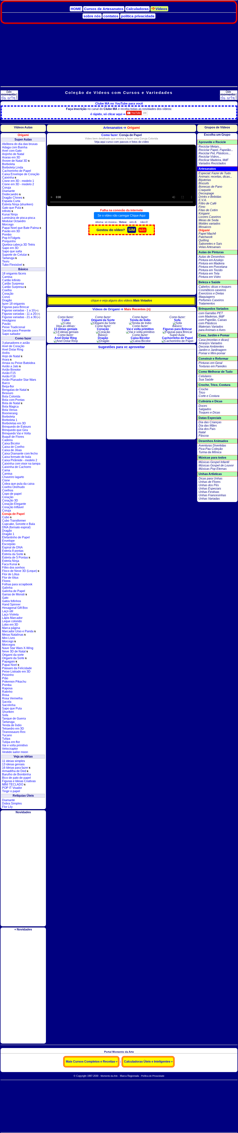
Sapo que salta (12, 251)
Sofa (5, 715)
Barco (6, 383)
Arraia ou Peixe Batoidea (18, 362)
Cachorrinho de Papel (16, 170)
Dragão (7, 300)
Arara (6, 359)
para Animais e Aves (212, 330)
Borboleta (8, 164)
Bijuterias (205, 180)
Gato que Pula (12, 207)
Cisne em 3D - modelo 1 (18, 180)
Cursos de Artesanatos (103, 9)
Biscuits (204, 183)
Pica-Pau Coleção (211, 448)
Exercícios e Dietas (211, 293)
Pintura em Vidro (210, 276)
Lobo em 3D (10, 624)
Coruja (6, 187)
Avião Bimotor (11, 369)
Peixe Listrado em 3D (16, 671)
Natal (202, 432)
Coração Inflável (13, 507)
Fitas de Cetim (208, 210)
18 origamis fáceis (14, 273)
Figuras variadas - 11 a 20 (21, 313)
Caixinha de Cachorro (16, 466)
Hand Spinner (11, 604)
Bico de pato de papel (16, 777)
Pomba (7, 685)
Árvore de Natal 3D (15, 160)
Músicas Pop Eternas (213, 468)
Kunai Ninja (10, 214)
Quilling (204, 240)
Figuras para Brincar (15, 307)
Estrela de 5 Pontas (15, 557)
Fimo (202, 206)
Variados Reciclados (212, 163)
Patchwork (206, 237)
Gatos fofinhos (11, 601)
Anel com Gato (12, 150)
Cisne (6, 480)
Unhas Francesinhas (212, 495)
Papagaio (9, 661)
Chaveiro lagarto (13, 477)
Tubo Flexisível (12, 264)
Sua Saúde (206, 379)
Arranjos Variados (210, 343)
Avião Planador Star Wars (19, 379)
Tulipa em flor (11, 742)
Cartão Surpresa (13, 283)
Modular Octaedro (14, 221)
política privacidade (138, 16)
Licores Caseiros (210, 216)
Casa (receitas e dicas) (214, 339)
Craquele (205, 190)
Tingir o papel (11, 791)
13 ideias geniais (13, 764)
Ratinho (7, 691)
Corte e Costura (209, 395)
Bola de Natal (11, 403)
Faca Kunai (10, 564)
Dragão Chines (12, 197)
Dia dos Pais (207, 428)
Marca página (11, 627)
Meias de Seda (208, 220)
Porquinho (9, 241)
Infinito (7, 211)
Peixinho (8, 674)
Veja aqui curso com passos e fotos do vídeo (121, 141)
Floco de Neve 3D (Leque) (20, 570)
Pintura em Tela (209, 273)
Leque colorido (12, 621)
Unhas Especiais (210, 488)
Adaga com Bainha (14, 147)
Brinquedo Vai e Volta (16, 433)
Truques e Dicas (209, 412)
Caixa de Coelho (13, 446)
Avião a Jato (10, 366)
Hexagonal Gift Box (15, 607)
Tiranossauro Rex (13, 731)
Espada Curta (11, 201)
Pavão (6, 323)
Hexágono (9, 320)
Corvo (6, 297)
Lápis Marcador (12, 617)
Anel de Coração (13, 346)
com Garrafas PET (211, 313)
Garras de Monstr (13, 594)
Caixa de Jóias (12, 450)
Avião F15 (9, 373)
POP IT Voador (12, 787)
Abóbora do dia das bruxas (20, 144)
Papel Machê (207, 233)
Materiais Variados (211, 326)
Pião (5, 678)
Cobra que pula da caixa (18, 483)
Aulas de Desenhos (212, 256)
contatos (110, 16)
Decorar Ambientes (211, 346)
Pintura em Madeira (211, 263)
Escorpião (8, 544)
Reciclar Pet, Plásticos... (215, 153)
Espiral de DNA (12, 547)
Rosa (5, 695)
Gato (5, 597)
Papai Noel (10, 664)
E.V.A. (203, 200)
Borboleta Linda (12, 167)
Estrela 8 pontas (12, 550)
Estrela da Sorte (13, 554)
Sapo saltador (11, 333)
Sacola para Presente (16, 330)
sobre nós (92, 16)
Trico (202, 392)
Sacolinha (8, 705)
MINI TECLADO (13, 784)
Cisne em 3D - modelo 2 (18, 184)
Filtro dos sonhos (13, 567)
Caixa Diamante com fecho (20, 453)
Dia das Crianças (210, 422)
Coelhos (7, 490)
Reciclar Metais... (210, 146)
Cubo (6, 517)
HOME (76, 9)
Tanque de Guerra (14, 718)
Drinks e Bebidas (210, 196)
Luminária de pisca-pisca (18, 217)
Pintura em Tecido (211, 270)
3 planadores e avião (16, 342)
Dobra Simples (12, 803)
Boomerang (9, 413)
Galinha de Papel (13, 591)
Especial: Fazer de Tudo (215, 173)
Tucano (7, 735)
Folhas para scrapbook (17, 584)
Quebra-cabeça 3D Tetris (18, 244)
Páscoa (204, 435)
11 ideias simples (13, 761)
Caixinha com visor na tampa (21, 463)
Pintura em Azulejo (211, 260)
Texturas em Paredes (213, 366)
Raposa (7, 688)
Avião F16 (9, 376)
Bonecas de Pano (210, 186)
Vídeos (161, 9)
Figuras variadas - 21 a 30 (21, 317)
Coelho (7, 290)
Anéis (6, 352)
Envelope (8, 540)
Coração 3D (10, 500)
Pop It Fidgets (11, 237)
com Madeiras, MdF (212, 316)
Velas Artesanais (210, 247)
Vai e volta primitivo (15, 745)
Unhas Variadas (209, 498)
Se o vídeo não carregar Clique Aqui (121, 215)
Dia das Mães (208, 425)
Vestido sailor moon (15, 752)
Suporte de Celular (15, 254)
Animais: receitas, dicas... (215, 176)
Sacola (6, 701)
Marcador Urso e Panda (18, 631)
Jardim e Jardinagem (212, 349)
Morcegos (8, 644)
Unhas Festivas (209, 491)
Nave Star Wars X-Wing (17, 648)
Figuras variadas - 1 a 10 (20, 310)
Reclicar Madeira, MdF (214, 160)
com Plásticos (208, 323)
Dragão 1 (8, 534)
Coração (7, 293)
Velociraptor (10, 748)
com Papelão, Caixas (213, 319)
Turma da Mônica (210, 452)
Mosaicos (205, 226)
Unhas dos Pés (209, 485)
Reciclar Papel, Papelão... (216, 150)
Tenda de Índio (12, 725)
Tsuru (5, 261)
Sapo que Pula (12, 708)
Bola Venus (9, 409)
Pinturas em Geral (210, 362)
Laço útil (7, 611)
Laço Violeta (10, 614)
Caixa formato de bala (16, 456)
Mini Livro (8, 638)
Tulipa (6, 738)
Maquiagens (207, 296)
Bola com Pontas (13, 399)
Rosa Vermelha (12, 698)
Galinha (7, 587)
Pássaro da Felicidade (17, 668)
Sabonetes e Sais (210, 243)
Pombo (7, 234)
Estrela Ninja (10, 560)
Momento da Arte (109, 1076)
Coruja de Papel (13, 513)
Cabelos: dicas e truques (215, 286)
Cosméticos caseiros (212, 290)
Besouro (7, 393)
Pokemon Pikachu (14, 681)
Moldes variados (209, 223)
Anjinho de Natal (13, 154)
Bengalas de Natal (14, 389)
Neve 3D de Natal (14, 651)
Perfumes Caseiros (211, 300)
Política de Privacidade (152, 1076)
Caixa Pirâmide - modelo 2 (19, 460)
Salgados (205, 409)
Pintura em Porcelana (213, 266)
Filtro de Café (207, 203)
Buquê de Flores (13, 436)
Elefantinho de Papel (16, 537)
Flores (6, 581)
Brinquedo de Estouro (16, 426)
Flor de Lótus (10, 574)
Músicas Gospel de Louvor (216, 465)
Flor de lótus (10, 577)
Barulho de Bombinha (16, 774)
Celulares (205, 376)
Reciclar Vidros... (210, 156)
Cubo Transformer (14, 520)
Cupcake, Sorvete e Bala (18, 524)
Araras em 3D (11, 157)
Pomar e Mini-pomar (212, 353)
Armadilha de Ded (14, 771)
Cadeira (7, 440)
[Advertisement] (119, 53)
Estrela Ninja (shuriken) (17, 204)
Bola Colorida (11, 396)
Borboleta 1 (9, 420)
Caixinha (8, 177)
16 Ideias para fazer (15, 767)
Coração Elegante (14, 503)
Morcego (8, 224)
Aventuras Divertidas (212, 445)
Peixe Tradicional (13, 327)
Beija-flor (8, 386)
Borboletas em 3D (14, 423)
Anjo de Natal (11, 356)
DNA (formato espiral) (16, 527)
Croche (203, 389)
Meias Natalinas (13, 634)
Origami (204, 230)
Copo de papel (12, 493)
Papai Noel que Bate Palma (21, 227)
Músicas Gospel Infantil (214, 462)
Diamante (8, 190)
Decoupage (206, 193)
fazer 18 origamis (13, 303)
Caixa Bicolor (11, 443)
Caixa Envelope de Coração (20, 174)
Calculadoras (137, 9)
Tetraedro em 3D (13, 728)
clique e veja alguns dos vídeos (121, 300)
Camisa (7, 276)
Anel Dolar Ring (12, 349)
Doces (203, 405)
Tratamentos (207, 303)
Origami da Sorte (13, 658)
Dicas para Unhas (210, 478)
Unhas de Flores (210, 481)
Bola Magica (10, 406)
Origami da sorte (13, 654)
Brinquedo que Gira (15, 430)
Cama (6, 470)
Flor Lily (7, 806)
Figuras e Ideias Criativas (19, 781)
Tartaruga (8, 258)
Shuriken (8, 711)
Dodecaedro (10, 194)
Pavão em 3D (11, 231)
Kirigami (204, 213)
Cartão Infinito (11, 280)
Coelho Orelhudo (13, 487)
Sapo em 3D (10, 248)
